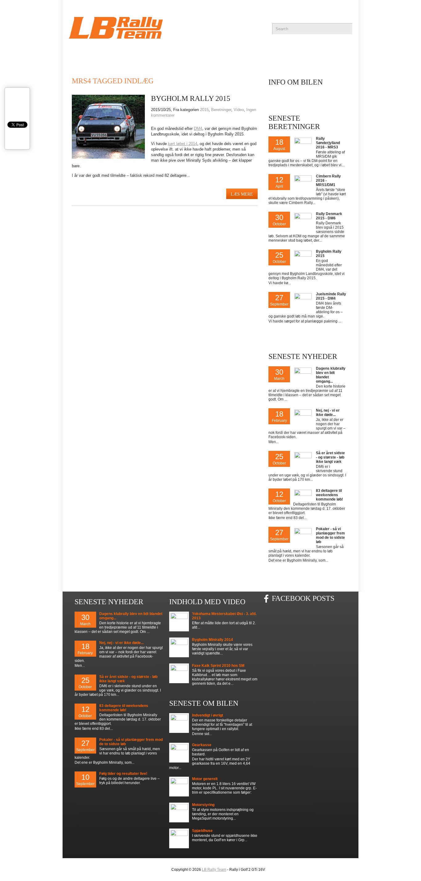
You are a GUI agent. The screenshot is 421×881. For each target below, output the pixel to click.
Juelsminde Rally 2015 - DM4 (331, 296)
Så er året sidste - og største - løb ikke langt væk (330, 457)
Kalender (163, 52)
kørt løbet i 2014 (182, 143)
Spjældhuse (202, 831)
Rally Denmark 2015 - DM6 (329, 216)
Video (239, 109)
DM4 (198, 128)
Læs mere (242, 194)
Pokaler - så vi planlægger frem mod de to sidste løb (330, 535)
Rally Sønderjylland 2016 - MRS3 (328, 142)
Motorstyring (203, 805)
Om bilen (298, 52)
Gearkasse (201, 745)
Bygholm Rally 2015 (190, 98)
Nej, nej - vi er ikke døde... (328, 412)
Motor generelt (205, 779)
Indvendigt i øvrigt (207, 715)
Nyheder (120, 52)
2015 (204, 109)
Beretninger (250, 52)
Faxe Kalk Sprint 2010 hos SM (218, 665)
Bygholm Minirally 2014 (212, 640)
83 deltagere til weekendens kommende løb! (329, 494)
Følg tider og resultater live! (123, 773)
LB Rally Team (214, 869)
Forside (81, 52)
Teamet (204, 52)
